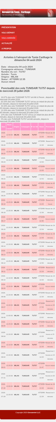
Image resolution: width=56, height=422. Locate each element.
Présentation (9, 27)
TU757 (34, 135)
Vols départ (8, 33)
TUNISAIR (25, 135)
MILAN (16, 135)
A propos (6, 49)
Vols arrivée (8, 38)
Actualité (7, 43)
